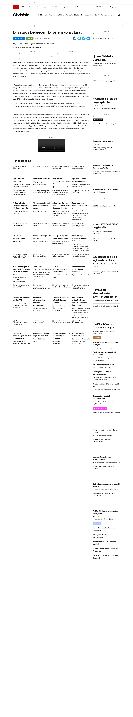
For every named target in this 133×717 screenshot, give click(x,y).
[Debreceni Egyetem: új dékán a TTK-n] (22, 289)
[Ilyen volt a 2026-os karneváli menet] (22, 228)
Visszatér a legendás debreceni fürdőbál (104, 543)
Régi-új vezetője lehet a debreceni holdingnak (61, 237)
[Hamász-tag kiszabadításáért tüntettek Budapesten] (106, 278)
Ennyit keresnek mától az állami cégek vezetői (104, 353)
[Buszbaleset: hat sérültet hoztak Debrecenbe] (81, 259)
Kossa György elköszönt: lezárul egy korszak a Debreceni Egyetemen (80, 301)
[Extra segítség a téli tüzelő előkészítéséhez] (106, 446)
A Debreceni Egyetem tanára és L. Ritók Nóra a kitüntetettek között (61, 205)
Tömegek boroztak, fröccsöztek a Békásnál (105, 557)
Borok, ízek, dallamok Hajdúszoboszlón (100, 536)
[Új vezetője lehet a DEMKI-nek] (22, 171)
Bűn (91, 15)
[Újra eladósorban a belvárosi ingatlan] (81, 171)
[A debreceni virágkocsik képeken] (42, 228)
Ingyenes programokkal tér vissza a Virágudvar (106, 550)
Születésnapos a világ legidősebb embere (105, 259)
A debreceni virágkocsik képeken (42, 237)
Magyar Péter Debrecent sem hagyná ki (60, 181)
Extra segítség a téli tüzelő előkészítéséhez (102, 458)
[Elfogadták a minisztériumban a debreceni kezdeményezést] (42, 289)
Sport (97, 15)
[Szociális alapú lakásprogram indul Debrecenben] (81, 228)
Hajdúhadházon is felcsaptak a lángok (103, 326)
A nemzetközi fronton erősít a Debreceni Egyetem (60, 300)
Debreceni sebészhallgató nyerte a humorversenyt (22, 335)
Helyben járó (42, 15)
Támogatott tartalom (107, 15)
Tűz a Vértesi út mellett (41, 179)
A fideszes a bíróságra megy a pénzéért (105, 101)
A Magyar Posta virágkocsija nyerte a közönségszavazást (20, 205)
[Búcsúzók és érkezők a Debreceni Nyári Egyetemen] (61, 325)
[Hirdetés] (66, 3)
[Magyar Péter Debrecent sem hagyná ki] (61, 171)
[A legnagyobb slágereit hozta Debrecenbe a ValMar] (42, 195)
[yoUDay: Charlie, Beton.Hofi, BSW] (81, 325)
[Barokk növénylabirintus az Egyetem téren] (61, 259)
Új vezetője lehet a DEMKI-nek (19, 180)
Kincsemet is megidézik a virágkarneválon (102, 397)
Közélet (77, 15)
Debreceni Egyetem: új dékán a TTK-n (21, 299)
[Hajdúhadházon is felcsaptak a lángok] (106, 313)
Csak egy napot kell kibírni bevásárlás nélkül (102, 373)
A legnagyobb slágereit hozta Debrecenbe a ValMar (41, 205)
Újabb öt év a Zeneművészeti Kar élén (42, 268)
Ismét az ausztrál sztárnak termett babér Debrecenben (105, 191)
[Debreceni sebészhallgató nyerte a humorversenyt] (22, 325)
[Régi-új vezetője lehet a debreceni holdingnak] (61, 228)
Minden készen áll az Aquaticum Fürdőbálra (104, 529)
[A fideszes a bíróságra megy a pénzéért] (106, 87)
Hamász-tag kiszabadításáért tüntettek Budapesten (105, 293)
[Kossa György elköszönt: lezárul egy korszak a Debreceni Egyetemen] (81, 289)
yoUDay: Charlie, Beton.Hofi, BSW (78, 334)
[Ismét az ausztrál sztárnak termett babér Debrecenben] (106, 178)
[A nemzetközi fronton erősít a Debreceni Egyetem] (61, 289)
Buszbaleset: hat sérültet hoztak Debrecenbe (78, 269)
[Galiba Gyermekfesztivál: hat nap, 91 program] (106, 473)
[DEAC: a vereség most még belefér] (106, 213)
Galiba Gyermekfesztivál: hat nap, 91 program (106, 485)
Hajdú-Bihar (60, 15)
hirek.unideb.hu (34, 90)
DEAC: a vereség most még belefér (105, 226)
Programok (85, 15)
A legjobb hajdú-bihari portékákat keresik (105, 431)
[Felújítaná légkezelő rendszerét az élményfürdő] (106, 500)
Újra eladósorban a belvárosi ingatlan (79, 180)
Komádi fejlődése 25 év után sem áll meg (106, 385)
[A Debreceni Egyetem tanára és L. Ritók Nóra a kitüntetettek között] (61, 195)
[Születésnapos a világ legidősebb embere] (106, 245)
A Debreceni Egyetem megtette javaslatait (41, 334)
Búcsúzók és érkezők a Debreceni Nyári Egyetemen (61, 335)
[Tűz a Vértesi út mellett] (42, 171)
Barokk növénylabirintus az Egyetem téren (59, 269)
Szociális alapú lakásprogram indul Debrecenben (79, 238)
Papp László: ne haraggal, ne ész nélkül (80, 204)
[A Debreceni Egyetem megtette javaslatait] (42, 325)
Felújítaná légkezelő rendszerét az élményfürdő (105, 512)
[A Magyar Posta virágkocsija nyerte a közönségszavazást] (22, 195)
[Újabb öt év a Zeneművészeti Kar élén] (42, 259)
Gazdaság (69, 15)
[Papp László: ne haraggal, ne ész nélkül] (81, 195)
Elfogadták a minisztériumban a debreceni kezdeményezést (39, 301)
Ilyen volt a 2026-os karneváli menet (20, 237)
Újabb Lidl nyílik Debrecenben (103, 364)
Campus (51, 15)
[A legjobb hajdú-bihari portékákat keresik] (106, 419)
